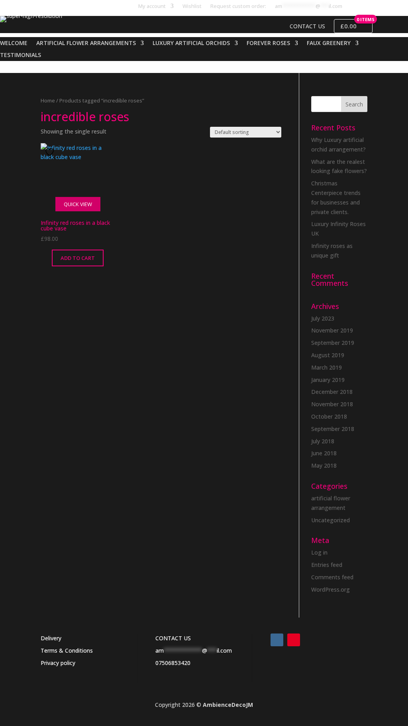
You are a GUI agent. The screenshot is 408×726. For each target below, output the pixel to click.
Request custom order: (238, 6)
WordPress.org (330, 589)
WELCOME (13, 43)
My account (152, 6)
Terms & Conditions (67, 650)
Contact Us (307, 26)
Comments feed (332, 577)
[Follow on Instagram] (277, 640)
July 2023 (322, 318)
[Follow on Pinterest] (293, 640)
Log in (319, 552)
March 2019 (326, 367)
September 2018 (332, 429)
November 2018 (332, 404)
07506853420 (172, 663)
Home (48, 100)
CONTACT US (173, 638)
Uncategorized (330, 520)
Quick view (78, 204)
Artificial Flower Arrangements (86, 43)
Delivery (51, 638)
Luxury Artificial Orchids (191, 43)
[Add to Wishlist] (51, 152)
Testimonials (20, 55)
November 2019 (332, 330)
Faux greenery (329, 43)
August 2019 (327, 355)
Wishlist (192, 6)
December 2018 (332, 391)
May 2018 (324, 465)
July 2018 (322, 441)
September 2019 (332, 342)
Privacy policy (58, 663)
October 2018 (329, 416)
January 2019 (328, 380)
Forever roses (268, 43)
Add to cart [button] (78, 258)
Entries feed (326, 565)
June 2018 (324, 453)
